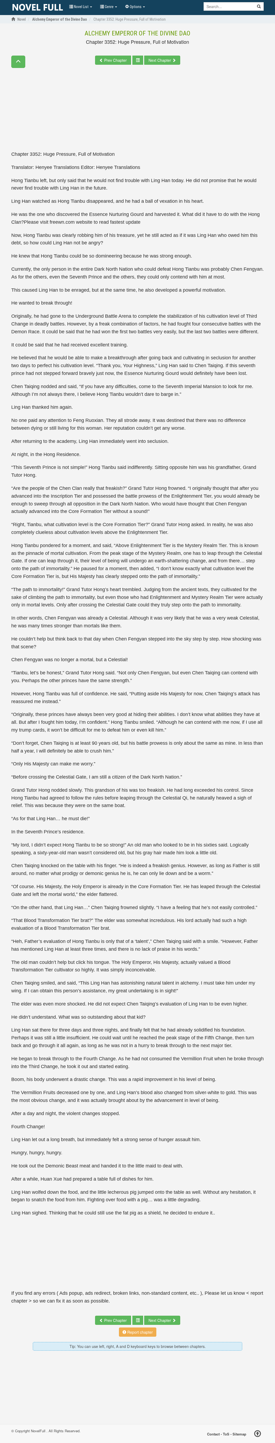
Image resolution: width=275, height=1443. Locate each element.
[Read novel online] (37, 7)
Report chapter (139, 1332)
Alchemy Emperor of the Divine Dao (137, 33)
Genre (109, 7)
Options (135, 7)
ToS (226, 1433)
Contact (213, 1433)
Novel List (81, 7)
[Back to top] (257, 1434)
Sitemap (239, 1433)
